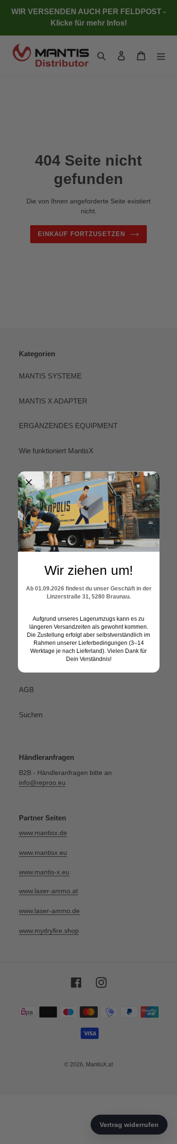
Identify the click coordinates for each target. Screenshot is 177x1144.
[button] (29, 482)
